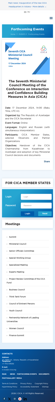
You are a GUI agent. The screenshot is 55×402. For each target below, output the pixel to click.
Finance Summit (16, 335)
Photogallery (9, 378)
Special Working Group (20, 258)
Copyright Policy (41, 383)
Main (4, 374)
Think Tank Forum (17, 297)
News (12, 374)
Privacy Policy (26, 383)
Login (27, 213)
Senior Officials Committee (21, 251)
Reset (45, 213)
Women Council (16, 328)
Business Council (17, 290)
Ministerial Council (17, 244)
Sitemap (45, 387)
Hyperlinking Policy (10, 387)
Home (13, 34)
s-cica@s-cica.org (9, 370)
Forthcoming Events (27, 374)
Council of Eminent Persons (22, 304)
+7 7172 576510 (8, 364)
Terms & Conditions (10, 383)
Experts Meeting (16, 272)
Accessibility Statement (30, 387)
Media (19, 378)
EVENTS (22, 34)
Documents (44, 374)
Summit (12, 237)
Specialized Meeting (18, 265)
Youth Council (15, 311)
